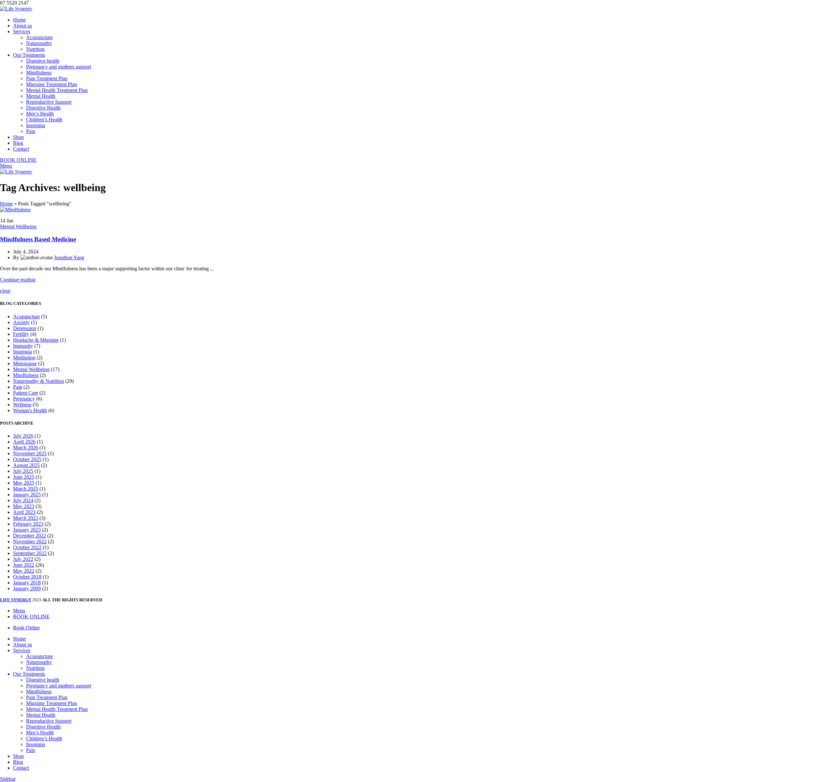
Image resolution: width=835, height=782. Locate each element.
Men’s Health (40, 113)
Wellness (22, 404)
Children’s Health (44, 119)
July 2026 (23, 436)
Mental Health (40, 96)
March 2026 (25, 447)
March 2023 (25, 518)
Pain (30, 131)
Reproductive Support (48, 102)
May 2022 (23, 571)
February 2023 (28, 524)
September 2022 (30, 553)
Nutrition (35, 49)
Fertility (21, 334)
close (5, 290)
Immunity (23, 346)
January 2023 (27, 530)
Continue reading (18, 279)
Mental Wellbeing (18, 226)
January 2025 (27, 494)
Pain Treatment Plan (47, 78)
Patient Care (25, 393)
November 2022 (30, 541)
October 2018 (27, 576)
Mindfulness (39, 72)
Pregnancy (24, 398)
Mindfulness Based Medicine (38, 239)
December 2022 (29, 535)
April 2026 (24, 441)
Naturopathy (39, 43)
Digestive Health (43, 108)
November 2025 (30, 453)
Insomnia (35, 125)
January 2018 (27, 582)
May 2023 (23, 506)
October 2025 (27, 459)
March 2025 (25, 488)
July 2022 (23, 559)
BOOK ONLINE (18, 160)
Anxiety (21, 322)
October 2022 (27, 547)
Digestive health (42, 61)
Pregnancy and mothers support (58, 66)
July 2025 (23, 471)
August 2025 (26, 465)
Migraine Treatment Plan (51, 84)
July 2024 (23, 500)
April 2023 (24, 512)
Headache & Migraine (36, 340)
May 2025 (23, 483)
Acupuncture (39, 37)
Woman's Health (30, 410)
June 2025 (23, 477)
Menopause (25, 363)
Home (6, 203)
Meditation (24, 357)
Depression (24, 328)
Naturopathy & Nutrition (38, 381)
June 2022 (23, 565)
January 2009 (27, 588)
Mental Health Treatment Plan (57, 90)
